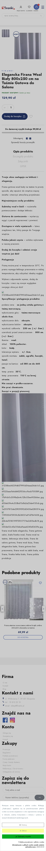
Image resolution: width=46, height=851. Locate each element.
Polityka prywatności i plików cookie (31, 842)
